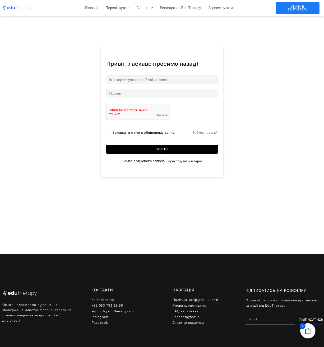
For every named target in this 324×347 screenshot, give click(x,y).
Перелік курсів (117, 8)
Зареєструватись (222, 8)
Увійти (162, 149)
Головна (91, 8)
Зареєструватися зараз (184, 161)
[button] (144, 7)
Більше (142, 8)
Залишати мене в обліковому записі (144, 132)
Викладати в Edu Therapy (180, 8)
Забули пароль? (205, 132)
